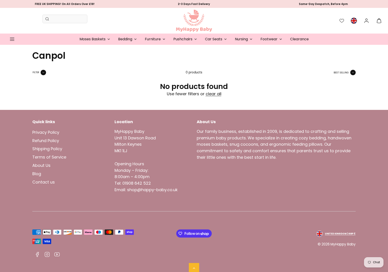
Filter (36, 72)
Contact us (43, 182)
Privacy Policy (45, 132)
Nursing (241, 39)
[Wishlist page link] (342, 20)
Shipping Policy (47, 149)
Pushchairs (182, 39)
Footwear (269, 39)
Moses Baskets (92, 39)
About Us (41, 165)
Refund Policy (45, 140)
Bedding (125, 39)
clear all (213, 94)
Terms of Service (49, 157)
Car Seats (213, 39)
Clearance (299, 39)
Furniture (153, 39)
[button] (12, 39)
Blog (36, 174)
